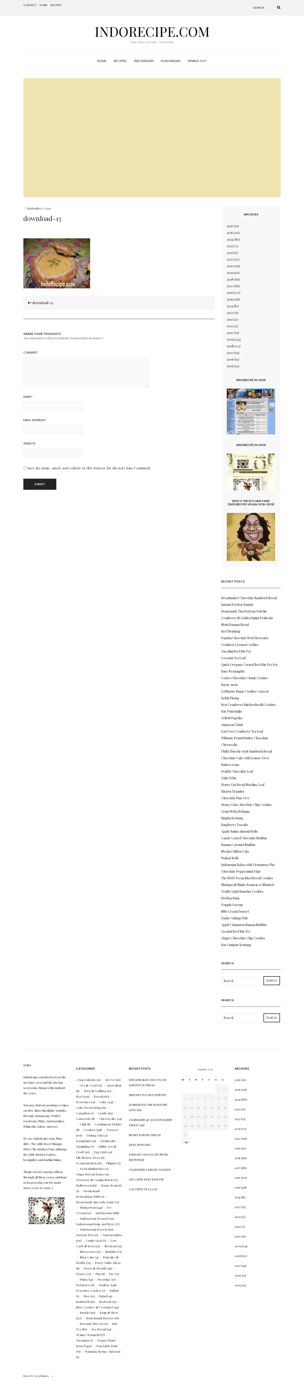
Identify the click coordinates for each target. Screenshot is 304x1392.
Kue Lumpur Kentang (236, 945)
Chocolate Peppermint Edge (241, 871)
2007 (230, 353)
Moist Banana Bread (235, 625)
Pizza (84, 1279)
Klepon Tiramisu (232, 791)
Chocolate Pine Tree (235, 798)
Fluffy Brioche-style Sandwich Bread (246, 751)
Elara (26, 1376)
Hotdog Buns (230, 898)
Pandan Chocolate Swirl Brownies (244, 638)
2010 (230, 333)
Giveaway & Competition (94, 1180)
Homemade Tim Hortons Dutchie (244, 611)
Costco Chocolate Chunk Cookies (244, 678)
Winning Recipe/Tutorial (102, 1351)
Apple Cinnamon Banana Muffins (244, 925)
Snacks (85, 1312)
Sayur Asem (229, 685)
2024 (230, 239)
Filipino (111, 1163)
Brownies (83, 1102)
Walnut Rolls (230, 858)
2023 (230, 246)
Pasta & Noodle (95, 1268)
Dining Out (197, 60)
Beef (79, 1096)
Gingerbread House (90, 1174)
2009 (230, 339)
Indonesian (144, 60)
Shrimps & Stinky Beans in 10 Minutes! (247, 885)
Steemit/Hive (89, 1324)
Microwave (88, 1251)
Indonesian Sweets (93, 1229)
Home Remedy (111, 1185)
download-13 (42, 302)
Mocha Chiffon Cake (235, 851)
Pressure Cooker (88, 1290)
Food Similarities (92, 1169)
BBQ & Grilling (95, 1091)
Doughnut (83, 1141)
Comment (30, 352)
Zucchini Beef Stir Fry (236, 651)
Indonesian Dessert (94, 1218)
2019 (230, 273)
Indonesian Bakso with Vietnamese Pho (248, 865)
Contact (30, 5)
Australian (114, 1085)
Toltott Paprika (231, 718)
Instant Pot (84, 1235)
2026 (230, 226)
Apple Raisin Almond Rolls (239, 831)
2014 (230, 306)
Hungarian (170, 60)
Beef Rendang (230, 631)
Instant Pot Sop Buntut (237, 605)
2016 (230, 293)
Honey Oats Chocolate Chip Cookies (246, 805)
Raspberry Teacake (234, 825)
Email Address (34, 420)
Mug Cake (87, 1257)
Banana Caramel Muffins (238, 845)
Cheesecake (107, 1119)
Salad (103, 1296)
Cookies (90, 1130)
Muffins (111, 1251)
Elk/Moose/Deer (88, 1157)
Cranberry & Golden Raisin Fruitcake (247, 618)
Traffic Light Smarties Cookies (242, 891)
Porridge (104, 1279)
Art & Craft (88, 1085)
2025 (230, 233)
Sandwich (82, 1302)
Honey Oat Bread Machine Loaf (242, 785)
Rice (87, 1296)
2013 (230, 313)
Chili (83, 1124)
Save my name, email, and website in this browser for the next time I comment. (89, 468)
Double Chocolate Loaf (237, 771)
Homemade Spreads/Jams (95, 1202)
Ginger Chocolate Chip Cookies (243, 938)
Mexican (111, 1246)
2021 (230, 259)
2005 (230, 366)
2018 (230, 279)
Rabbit (114, 1290)
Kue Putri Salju (231, 711)
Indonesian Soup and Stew (95, 1224)
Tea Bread (98, 1329)
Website (29, 443)
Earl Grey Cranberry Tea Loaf (242, 731)
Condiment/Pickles (108, 1124)
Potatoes (82, 1285)
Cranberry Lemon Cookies (239, 645)
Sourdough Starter (100, 1318)
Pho (98, 1274)
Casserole (83, 1119)
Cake (103, 1102)
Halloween (83, 1185)
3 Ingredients (86, 1080)
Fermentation (86, 1163)
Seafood (105, 1302)
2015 (230, 299)
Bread (98, 1096)
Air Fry (110, 1080)
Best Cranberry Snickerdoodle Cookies (248, 705)
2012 (230, 319)
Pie (111, 1274)
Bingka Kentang (232, 818)
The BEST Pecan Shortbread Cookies (247, 878)
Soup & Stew (109, 1312)
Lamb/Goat (94, 1240)
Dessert (112, 1130)
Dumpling (83, 1146)
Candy (102, 1113)
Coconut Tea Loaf (233, 658)
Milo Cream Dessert (235, 911)
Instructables (112, 1235)
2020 (230, 266)
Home (44, 5)
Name (27, 397)
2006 (230, 359)
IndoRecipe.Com (152, 31)
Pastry (81, 1274)
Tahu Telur (229, 778)
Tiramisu (82, 1340)
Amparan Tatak (232, 725)
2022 (230, 253)
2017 (230, 286)
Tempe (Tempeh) (88, 1335)
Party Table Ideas (108, 1263)
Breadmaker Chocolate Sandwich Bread (249, 598)
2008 (230, 346)
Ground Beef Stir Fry (235, 931)
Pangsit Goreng (232, 905)
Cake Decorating (88, 1107)
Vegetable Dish (107, 1346)
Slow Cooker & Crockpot (94, 1307)
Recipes (56, 5)
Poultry (104, 1285)
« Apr (185, 1142)
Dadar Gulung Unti (234, 918)
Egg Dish (100, 1152)
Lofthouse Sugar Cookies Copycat (245, 691)
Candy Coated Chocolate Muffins (244, 838)
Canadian (83, 1113)
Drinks (106, 1141)
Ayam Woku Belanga (235, 811)
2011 (230, 326)
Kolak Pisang (230, 698)
